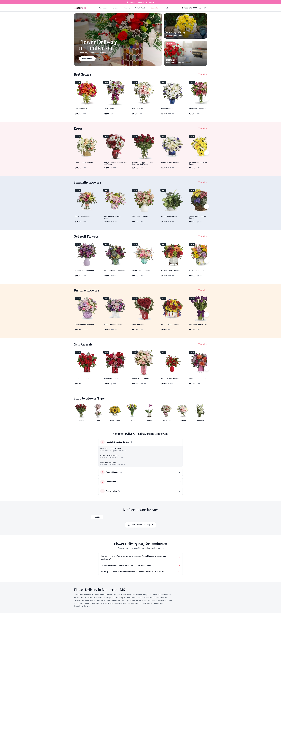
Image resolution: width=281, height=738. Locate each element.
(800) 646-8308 (190, 8)
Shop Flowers (87, 59)
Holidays (115, 8)
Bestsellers (155, 8)
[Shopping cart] (205, 8)
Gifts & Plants (140, 8)
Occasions (103, 8)
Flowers (127, 8)
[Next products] (206, 98)
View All (201, 74)
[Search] (200, 8)
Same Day (166, 8)
